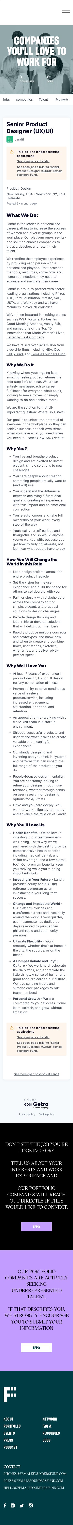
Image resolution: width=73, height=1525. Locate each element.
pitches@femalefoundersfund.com (35, 1474)
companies (24, 99)
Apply (36, 1227)
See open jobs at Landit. (33, 161)
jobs (6, 99)
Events (9, 1433)
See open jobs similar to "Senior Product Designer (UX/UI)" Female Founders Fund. (39, 170)
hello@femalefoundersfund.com (34, 1488)
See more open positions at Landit (36, 1074)
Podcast (10, 1447)
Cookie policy (46, 1114)
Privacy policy (27, 1114)
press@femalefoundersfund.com (33, 1481)
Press (8, 1440)
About (8, 1419)
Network (50, 1419)
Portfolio (12, 1426)
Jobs (46, 1440)
